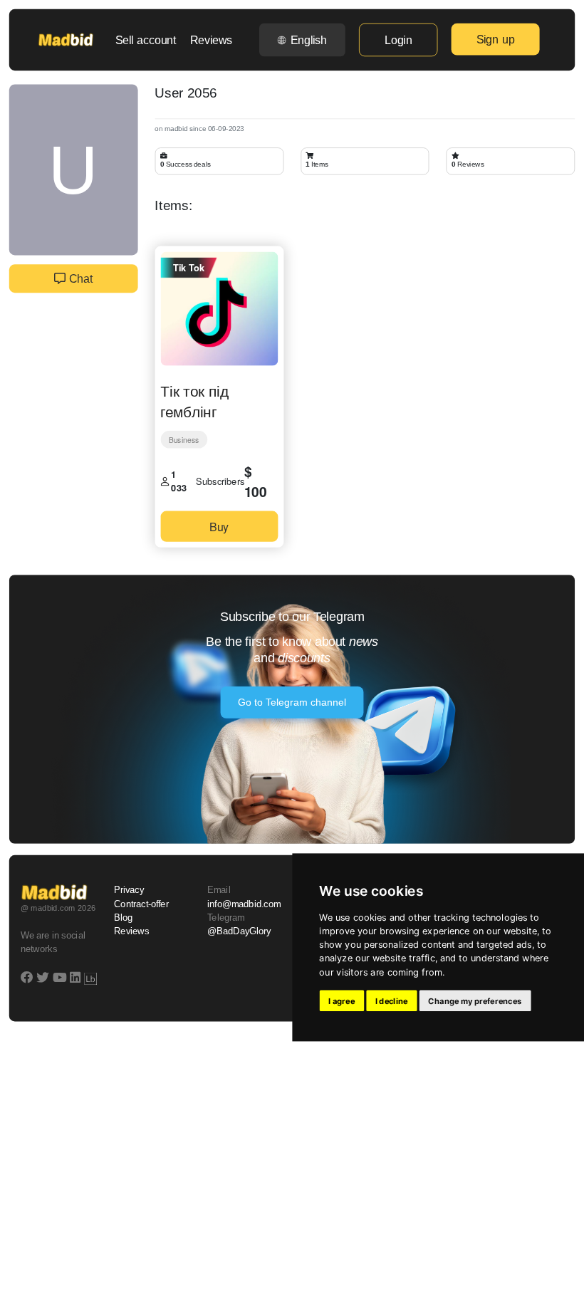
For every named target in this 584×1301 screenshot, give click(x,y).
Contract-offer (141, 904)
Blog (123, 918)
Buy (219, 526)
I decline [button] (391, 1000)
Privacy (129, 890)
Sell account (146, 39)
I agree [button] (341, 1000)
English (309, 39)
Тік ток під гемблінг (194, 401)
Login (398, 39)
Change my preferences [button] (474, 1000)
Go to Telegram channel (292, 703)
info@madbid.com (244, 904)
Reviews (211, 39)
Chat (79, 278)
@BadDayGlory (239, 931)
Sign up (495, 39)
